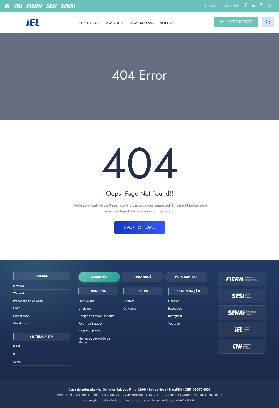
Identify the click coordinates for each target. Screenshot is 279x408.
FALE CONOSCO (236, 22)
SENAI (17, 361)
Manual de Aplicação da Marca (94, 340)
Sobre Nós (99, 276)
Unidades (84, 308)
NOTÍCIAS (167, 22)
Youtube (174, 323)
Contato (128, 301)
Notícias (173, 301)
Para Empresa (186, 276)
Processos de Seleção (28, 301)
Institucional (86, 301)
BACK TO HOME (139, 227)
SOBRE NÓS (88, 22)
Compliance (21, 316)
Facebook (175, 308)
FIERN (17, 346)
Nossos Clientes (89, 331)
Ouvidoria (19, 323)
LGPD (16, 308)
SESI (16, 354)
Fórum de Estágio (90, 323)
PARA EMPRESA (141, 22)
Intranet (18, 286)
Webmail (18, 293)
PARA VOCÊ (113, 22)
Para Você (142, 276)
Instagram (175, 316)
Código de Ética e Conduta (96, 316)
